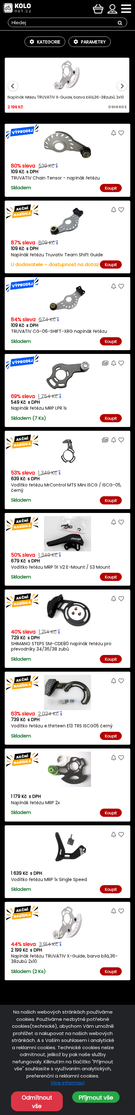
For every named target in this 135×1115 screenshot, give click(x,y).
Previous (13, 86)
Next (122, 86)
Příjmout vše (96, 1097)
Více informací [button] (67, 1082)
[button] (44, 42)
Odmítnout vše (37, 1102)
